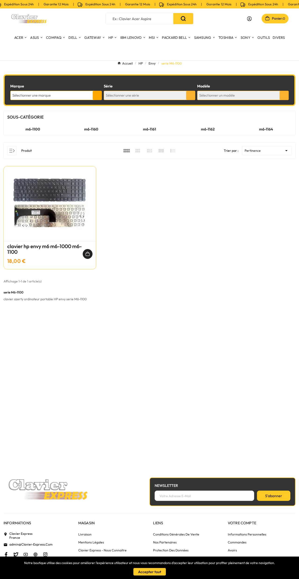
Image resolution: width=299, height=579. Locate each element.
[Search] (183, 18)
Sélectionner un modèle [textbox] (217, 95)
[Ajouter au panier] (88, 254)
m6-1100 (32, 129)
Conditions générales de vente (176, 534)
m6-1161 (149, 129)
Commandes (237, 542)
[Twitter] (16, 554)
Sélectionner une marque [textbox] (31, 95)
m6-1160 (91, 129)
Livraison (85, 534)
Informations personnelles (247, 534)
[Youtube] (25, 554)
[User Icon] (249, 19)
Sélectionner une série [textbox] (122, 95)
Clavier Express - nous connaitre (102, 550)
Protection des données (171, 550)
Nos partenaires (165, 542)
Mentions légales (91, 542)
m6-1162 (208, 129)
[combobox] (56, 95)
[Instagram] (45, 554)
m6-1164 (266, 129)
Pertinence (267, 150)
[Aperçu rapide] (49, 208)
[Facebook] (6, 554)
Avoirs (232, 550)
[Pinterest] (35, 554)
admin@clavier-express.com (31, 544)
